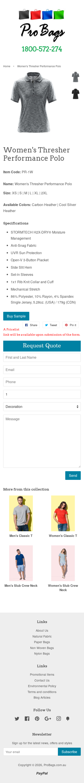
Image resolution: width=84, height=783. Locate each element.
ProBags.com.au (55, 765)
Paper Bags (42, 642)
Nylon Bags (42, 653)
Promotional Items (42, 674)
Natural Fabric (42, 636)
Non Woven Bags (42, 648)
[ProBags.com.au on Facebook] (27, 719)
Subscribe (69, 751)
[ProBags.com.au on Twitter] (17, 719)
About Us (42, 630)
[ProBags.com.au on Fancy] (68, 719)
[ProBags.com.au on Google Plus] (48, 719)
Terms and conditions (42, 692)
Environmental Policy (42, 686)
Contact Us (42, 680)
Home (6, 66)
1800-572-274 (42, 49)
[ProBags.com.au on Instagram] (58, 719)
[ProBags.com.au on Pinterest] (37, 719)
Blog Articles (42, 697)
